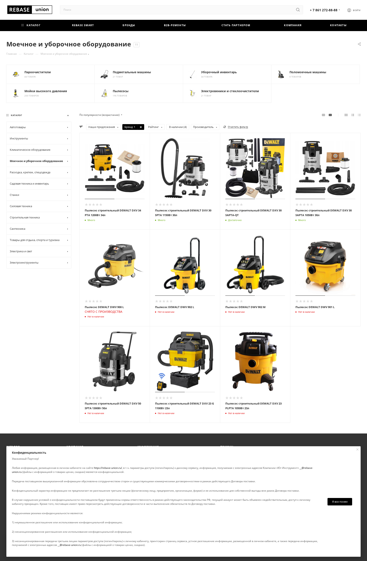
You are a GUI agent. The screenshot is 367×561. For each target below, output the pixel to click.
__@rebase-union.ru (69, 545)
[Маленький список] (323, 115)
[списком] (353, 115)
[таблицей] (359, 115)
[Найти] (298, 9)
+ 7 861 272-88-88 (323, 10)
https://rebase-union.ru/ (108, 468)
